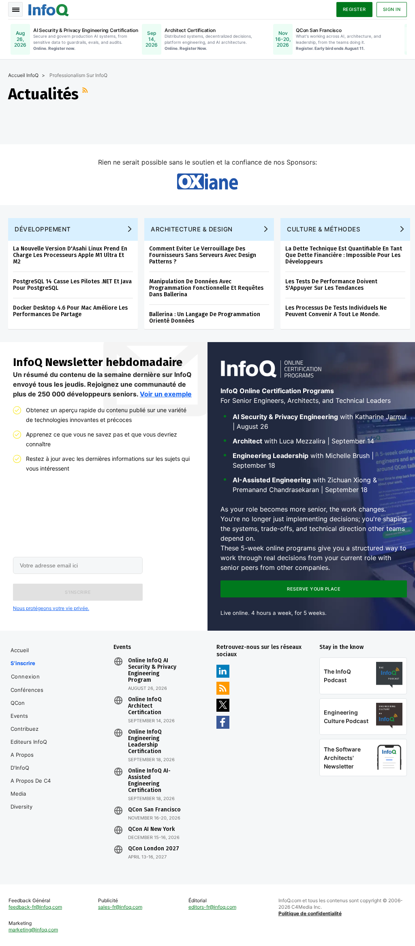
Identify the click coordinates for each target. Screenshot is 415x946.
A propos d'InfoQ (22, 761)
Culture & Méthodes (323, 229)
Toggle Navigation (15, 9)
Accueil (20, 650)
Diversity (21, 806)
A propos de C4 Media (31, 787)
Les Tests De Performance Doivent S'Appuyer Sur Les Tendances (331, 284)
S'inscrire (23, 663)
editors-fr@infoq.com (212, 907)
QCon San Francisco (154, 810)
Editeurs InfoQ (29, 741)
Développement (43, 229)
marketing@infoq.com (33, 930)
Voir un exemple (166, 394)
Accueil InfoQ (23, 75)
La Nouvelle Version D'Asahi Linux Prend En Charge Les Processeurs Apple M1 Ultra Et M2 (70, 255)
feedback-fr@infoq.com (35, 907)
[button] (78, 592)
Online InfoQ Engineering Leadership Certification (145, 742)
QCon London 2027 (153, 848)
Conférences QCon (27, 696)
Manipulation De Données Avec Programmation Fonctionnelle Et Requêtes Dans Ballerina (206, 288)
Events (19, 716)
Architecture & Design (192, 229)
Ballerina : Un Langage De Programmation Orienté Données (204, 317)
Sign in (392, 9)
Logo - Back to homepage (48, 9)
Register (354, 9)
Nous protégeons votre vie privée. (51, 608)
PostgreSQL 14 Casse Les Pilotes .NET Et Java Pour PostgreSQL (72, 284)
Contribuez (25, 729)
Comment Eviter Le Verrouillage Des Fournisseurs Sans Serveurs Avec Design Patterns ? (202, 255)
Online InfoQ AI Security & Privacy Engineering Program (152, 670)
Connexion (25, 676)
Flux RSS (86, 94)
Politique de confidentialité (310, 913)
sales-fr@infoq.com (120, 907)
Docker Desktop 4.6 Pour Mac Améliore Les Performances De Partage (70, 311)
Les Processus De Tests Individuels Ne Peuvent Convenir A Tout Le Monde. (336, 311)
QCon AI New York (151, 829)
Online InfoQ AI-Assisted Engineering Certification (149, 781)
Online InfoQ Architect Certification (145, 706)
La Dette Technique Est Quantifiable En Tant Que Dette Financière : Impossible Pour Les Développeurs (343, 255)
